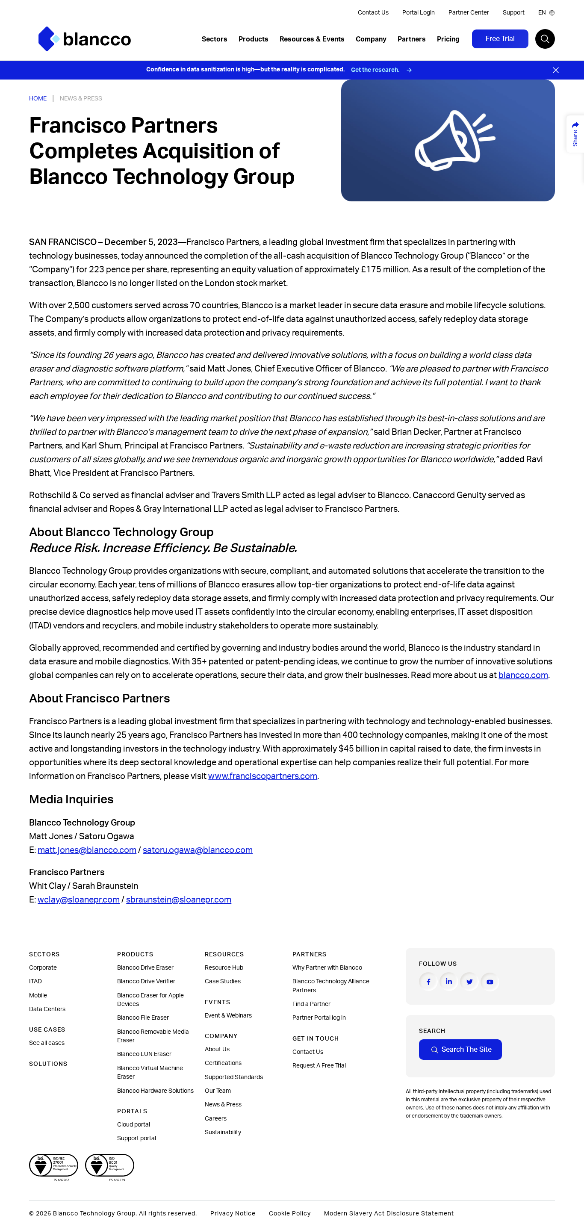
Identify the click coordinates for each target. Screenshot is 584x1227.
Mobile (38, 996)
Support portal (136, 1138)
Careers (216, 1119)
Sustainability (223, 1133)
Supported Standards (234, 1077)
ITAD (35, 982)
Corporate (43, 968)
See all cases (47, 1043)
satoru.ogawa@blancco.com (198, 850)
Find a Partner (311, 1004)
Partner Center (468, 13)
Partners (412, 39)
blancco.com (523, 675)
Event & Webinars (228, 1016)
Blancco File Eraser (143, 1018)
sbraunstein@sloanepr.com (178, 900)
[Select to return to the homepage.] (84, 39)
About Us (217, 1050)
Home (38, 99)
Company (371, 39)
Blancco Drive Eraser (145, 968)
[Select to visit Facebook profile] (428, 981)
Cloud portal (133, 1125)
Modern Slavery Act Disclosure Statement (389, 1214)
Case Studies (223, 982)
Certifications (223, 1063)
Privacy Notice (233, 1214)
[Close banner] (555, 70)
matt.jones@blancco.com (87, 850)
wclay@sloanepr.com (79, 900)
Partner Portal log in (319, 1018)
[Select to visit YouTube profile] (490, 982)
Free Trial (500, 38)
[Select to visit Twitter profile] (469, 981)
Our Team (218, 1091)
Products (253, 39)
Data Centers (47, 1009)
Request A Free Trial (319, 1066)
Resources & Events (312, 39)
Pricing (448, 39)
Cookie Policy (290, 1214)
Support (514, 13)
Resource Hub (224, 968)
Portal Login (418, 13)
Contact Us (373, 13)
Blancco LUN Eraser (144, 1054)
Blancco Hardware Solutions (155, 1091)
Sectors (214, 39)
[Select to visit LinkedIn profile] (448, 981)
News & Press (81, 99)
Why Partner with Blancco (327, 968)
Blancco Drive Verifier (146, 982)
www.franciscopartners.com (262, 776)
